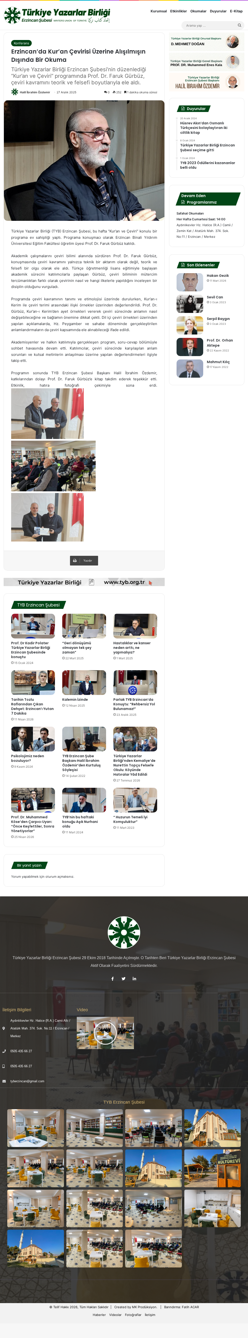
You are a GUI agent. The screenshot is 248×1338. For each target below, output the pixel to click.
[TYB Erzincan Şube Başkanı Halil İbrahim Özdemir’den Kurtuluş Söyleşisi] (84, 739)
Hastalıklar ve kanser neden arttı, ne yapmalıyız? (132, 648)
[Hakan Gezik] (190, 282)
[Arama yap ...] (239, 25)
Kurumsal (159, 11)
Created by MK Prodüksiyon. (135, 1307)
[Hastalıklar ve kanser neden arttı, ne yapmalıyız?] (135, 626)
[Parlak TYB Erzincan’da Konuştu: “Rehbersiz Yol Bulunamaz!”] (135, 682)
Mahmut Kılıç (218, 361)
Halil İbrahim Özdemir (35, 92)
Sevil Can (215, 297)
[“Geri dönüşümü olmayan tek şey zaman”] (84, 626)
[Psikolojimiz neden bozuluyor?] (33, 739)
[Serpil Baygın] (190, 325)
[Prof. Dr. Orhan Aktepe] (190, 347)
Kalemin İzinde (75, 699)
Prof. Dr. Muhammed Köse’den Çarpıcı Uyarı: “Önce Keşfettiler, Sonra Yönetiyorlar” (32, 824)
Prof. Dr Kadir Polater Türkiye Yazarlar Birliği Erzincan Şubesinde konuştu (30, 650)
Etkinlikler (178, 11)
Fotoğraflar (133, 1315)
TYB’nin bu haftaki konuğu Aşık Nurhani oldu (80, 822)
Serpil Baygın (218, 318)
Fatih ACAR (190, 1307)
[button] (105, 1033)
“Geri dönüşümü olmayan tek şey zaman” (76, 648)
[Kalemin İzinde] (84, 682)
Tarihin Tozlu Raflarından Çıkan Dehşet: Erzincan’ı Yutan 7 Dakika (32, 706)
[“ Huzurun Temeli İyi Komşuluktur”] (135, 800)
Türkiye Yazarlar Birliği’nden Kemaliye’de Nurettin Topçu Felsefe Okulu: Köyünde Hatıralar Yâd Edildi (134, 765)
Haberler (99, 1315)
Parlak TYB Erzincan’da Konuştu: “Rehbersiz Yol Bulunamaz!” (134, 704)
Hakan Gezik (218, 275)
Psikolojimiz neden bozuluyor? (27, 758)
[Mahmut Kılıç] (190, 368)
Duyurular (218, 11)
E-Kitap (236, 11)
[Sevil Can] (190, 304)
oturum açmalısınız (59, 876)
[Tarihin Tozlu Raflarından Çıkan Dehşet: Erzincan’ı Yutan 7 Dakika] (33, 682)
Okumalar (198, 11)
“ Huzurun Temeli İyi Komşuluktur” (130, 819)
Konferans (21, 43)
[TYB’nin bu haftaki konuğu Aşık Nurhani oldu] (84, 800)
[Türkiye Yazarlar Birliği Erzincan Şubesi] (58, 15)
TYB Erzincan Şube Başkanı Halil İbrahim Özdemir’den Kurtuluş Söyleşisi (81, 763)
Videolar (115, 1315)
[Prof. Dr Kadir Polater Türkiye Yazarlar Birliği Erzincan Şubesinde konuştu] (33, 626)
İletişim (150, 1315)
